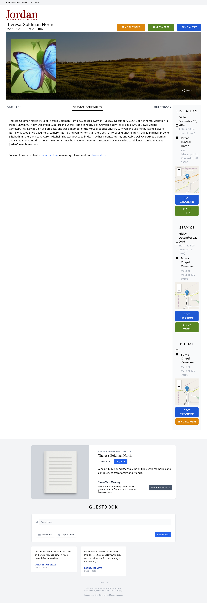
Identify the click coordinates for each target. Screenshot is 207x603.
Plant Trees (187, 211)
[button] (187, 176)
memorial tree (49, 155)
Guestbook (162, 107)
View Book (105, 461)
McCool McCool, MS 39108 (188, 274)
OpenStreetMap (106, 595)
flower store (99, 155)
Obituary (14, 107)
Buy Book (120, 461)
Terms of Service (111, 590)
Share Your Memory (160, 487)
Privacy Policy (95, 590)
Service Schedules (87, 107)
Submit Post (163, 534)
